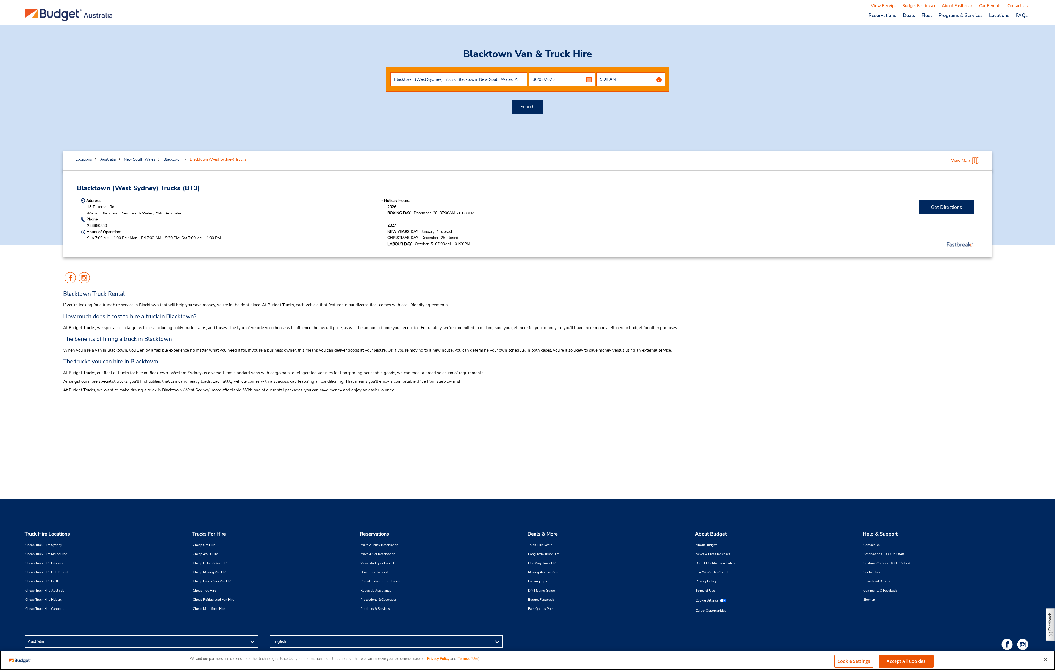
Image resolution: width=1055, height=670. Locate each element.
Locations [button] (999, 15)
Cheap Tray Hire (204, 590)
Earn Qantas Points (542, 608)
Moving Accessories (543, 572)
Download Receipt (374, 572)
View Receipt (883, 6)
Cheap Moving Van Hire (210, 572)
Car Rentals (990, 6)
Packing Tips (537, 581)
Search (527, 107)
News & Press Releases (713, 554)
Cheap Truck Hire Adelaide (44, 590)
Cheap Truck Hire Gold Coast (46, 572)
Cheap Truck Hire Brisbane (44, 563)
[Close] (1045, 660)
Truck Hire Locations (47, 534)
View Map (960, 160)
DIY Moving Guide (541, 590)
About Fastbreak (957, 6)
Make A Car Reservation (377, 554)
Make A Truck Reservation (379, 545)
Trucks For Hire (209, 534)
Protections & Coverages (378, 599)
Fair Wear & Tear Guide (712, 572)
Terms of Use (705, 590)
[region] (527, 660)
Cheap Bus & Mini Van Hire (212, 581)
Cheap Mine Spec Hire (209, 608)
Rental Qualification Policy (715, 563)
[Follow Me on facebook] (1008, 644)
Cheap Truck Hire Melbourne (46, 554)
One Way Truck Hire (542, 563)
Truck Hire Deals (540, 545)
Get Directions (946, 207)
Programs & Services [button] (960, 15)
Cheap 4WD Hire (205, 554)
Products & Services (375, 608)
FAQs (1022, 15)
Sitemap (869, 599)
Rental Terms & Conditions (380, 581)
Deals (909, 15)
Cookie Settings (707, 600)
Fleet (926, 15)
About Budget (711, 534)
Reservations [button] (882, 15)
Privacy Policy (706, 581)
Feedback (1050, 622)
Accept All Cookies (906, 661)
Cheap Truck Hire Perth (42, 581)
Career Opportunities (711, 610)
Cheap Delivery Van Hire (210, 563)
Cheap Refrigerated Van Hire (213, 599)
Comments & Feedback (880, 590)
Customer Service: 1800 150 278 (887, 563)
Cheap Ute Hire (204, 545)
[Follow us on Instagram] (1023, 644)
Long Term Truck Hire (543, 554)
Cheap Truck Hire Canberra (44, 608)
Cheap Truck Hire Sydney (43, 545)
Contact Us (1017, 6)
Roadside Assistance (375, 590)
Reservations (374, 534)
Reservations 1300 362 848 (883, 554)
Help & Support (880, 534)
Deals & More (543, 534)
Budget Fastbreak (918, 6)
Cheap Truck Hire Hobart (43, 599)
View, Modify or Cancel (377, 563)
